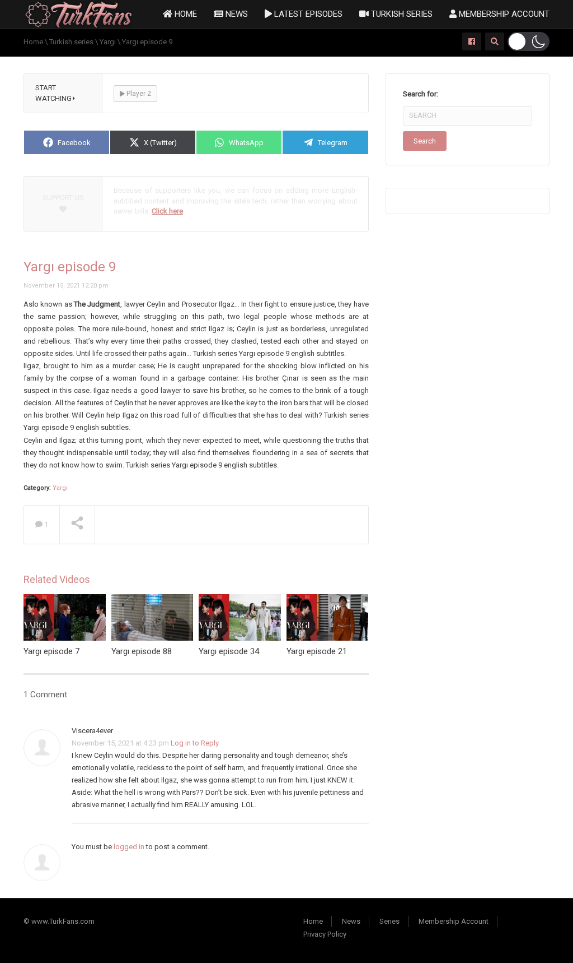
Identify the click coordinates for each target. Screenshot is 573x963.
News (235, 14)
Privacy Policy (324, 934)
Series (389, 921)
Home (184, 14)
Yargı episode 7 (51, 651)
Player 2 (138, 94)
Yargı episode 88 (141, 651)
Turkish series (401, 14)
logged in (129, 846)
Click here (167, 211)
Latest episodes (307, 14)
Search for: (420, 94)
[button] (528, 41)
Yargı (60, 488)
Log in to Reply (195, 743)
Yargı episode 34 (229, 651)
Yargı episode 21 (316, 651)
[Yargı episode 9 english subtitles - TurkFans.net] (79, 14)
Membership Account (503, 14)
